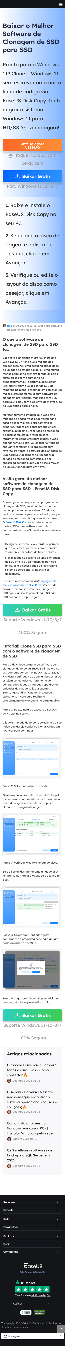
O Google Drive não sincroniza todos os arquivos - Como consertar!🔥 (32, 1070)
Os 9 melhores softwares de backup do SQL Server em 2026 (29, 1155)
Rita (9, 325)
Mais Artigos (33, 329)
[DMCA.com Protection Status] (39, 1312)
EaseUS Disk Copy (17, 522)
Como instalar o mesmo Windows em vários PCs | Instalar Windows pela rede (30, 1128)
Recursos (9, 1202)
